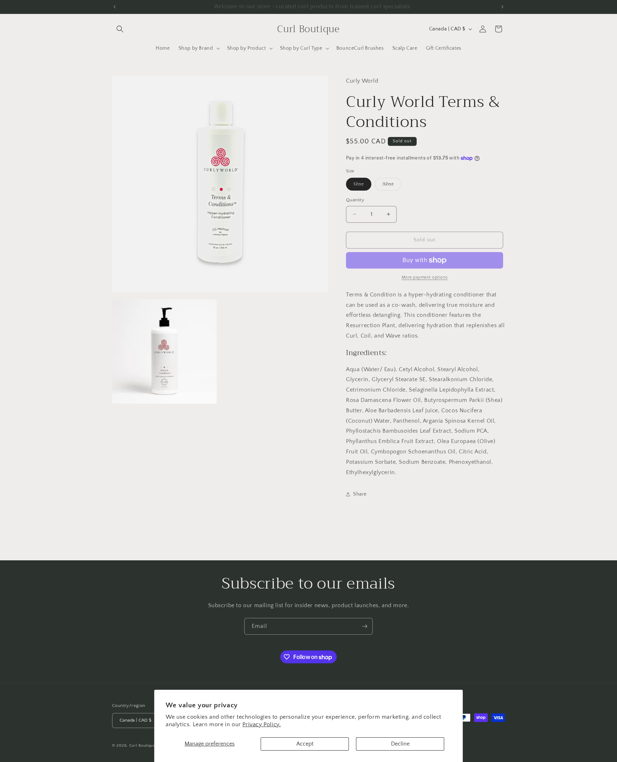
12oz (362, 186)
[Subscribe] (364, 626)
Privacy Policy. (261, 724)
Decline (400, 744)
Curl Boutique (142, 745)
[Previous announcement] (114, 7)
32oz (391, 186)
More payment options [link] (425, 277)
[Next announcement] (502, 7)
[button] (120, 29)
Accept (304, 744)
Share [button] (360, 494)
